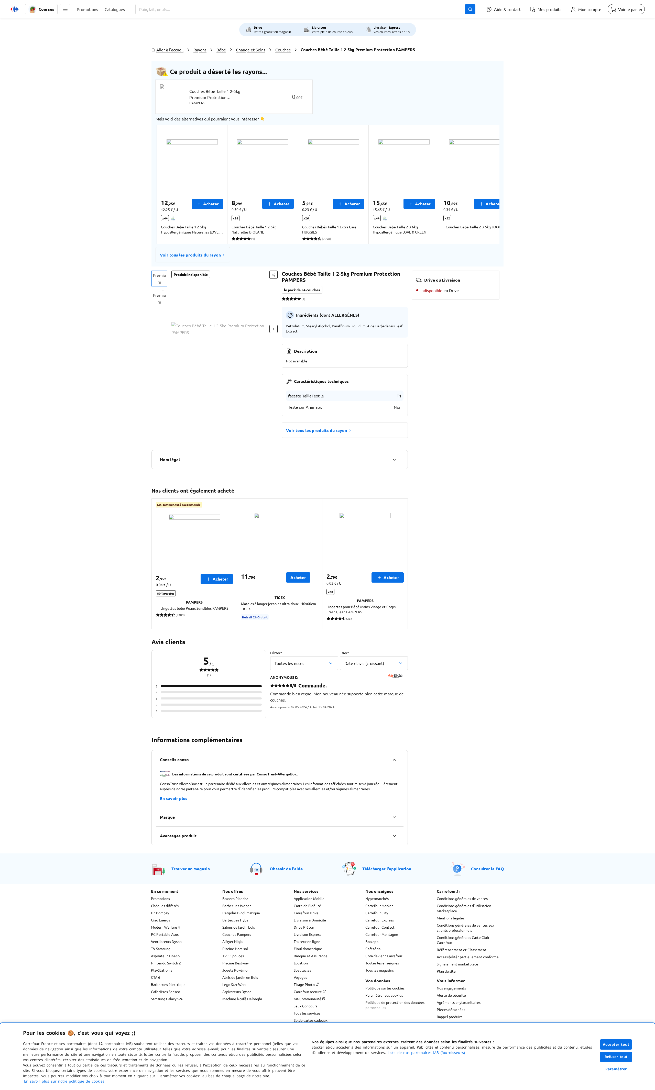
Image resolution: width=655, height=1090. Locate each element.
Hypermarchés (377, 898)
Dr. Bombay (160, 912)
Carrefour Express (379, 920)
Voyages (300, 977)
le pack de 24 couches (302, 289)
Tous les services (307, 1013)
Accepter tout (616, 1044)
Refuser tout (616, 1056)
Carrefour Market (379, 905)
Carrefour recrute (308, 991)
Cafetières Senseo (165, 991)
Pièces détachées (451, 1009)
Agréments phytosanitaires (459, 1002)
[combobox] (305, 9)
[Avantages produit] (394, 836)
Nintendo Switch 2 (166, 963)
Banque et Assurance (311, 955)
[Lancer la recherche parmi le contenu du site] (470, 9)
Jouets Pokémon (235, 970)
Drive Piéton (304, 927)
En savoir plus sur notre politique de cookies (64, 1081)
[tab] (159, 278)
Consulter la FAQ (487, 868)
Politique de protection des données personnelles (394, 1005)
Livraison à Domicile (310, 920)
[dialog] (327, 1056)
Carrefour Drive (306, 912)
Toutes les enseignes (382, 963)
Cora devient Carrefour (383, 955)
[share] (273, 275)
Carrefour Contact (380, 927)
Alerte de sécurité (451, 995)
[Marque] (394, 817)
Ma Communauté (308, 998)
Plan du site (446, 971)
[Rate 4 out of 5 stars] (295, 299)
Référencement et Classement (461, 949)
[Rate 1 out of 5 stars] (284, 299)
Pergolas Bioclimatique (241, 912)
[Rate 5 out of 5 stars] (299, 299)
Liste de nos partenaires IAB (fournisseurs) (426, 1052)
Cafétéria (372, 948)
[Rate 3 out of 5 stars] (291, 299)
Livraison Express (307, 934)
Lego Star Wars (234, 984)
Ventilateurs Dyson (166, 941)
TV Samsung (160, 948)
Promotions (160, 898)
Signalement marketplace (457, 964)
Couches (283, 49)
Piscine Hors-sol (235, 948)
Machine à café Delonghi (242, 998)
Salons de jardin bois (238, 927)
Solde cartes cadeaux (311, 1020)
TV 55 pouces (233, 955)
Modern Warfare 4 (165, 927)
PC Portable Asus (165, 934)
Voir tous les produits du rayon (190, 255)
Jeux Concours (305, 1006)
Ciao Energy (160, 920)
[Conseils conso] (394, 759)
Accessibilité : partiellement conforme (468, 956)
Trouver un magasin (190, 868)
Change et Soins (250, 49)
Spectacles (302, 970)
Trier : (344, 652)
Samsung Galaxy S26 (167, 998)
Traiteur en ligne (307, 941)
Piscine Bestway (235, 963)
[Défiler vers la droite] (487, 184)
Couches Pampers (236, 934)
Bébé (221, 49)
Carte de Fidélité (307, 905)
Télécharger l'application (386, 868)
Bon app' (372, 941)
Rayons (199, 49)
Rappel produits (449, 1016)
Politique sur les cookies (385, 988)
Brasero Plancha (235, 898)
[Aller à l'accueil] (14, 9)
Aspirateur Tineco (165, 955)
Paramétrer (616, 1068)
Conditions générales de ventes (462, 898)
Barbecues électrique (168, 984)
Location (301, 963)
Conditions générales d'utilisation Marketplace (464, 908)
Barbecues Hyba (235, 920)
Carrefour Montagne (381, 934)
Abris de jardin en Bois (240, 977)
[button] (65, 9)
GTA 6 (155, 977)
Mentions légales (450, 918)
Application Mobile (309, 898)
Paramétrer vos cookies (384, 995)
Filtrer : (276, 652)
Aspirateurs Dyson (237, 991)
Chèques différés (165, 905)
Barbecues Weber (236, 905)
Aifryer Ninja (232, 941)
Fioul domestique (308, 948)
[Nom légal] (394, 459)
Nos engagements (451, 988)
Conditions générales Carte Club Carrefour (463, 940)
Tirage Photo (304, 984)
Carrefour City (376, 912)
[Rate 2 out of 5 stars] (287, 299)
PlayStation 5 (161, 970)
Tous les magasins (379, 970)
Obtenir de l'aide (286, 868)
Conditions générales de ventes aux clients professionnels (465, 927)
